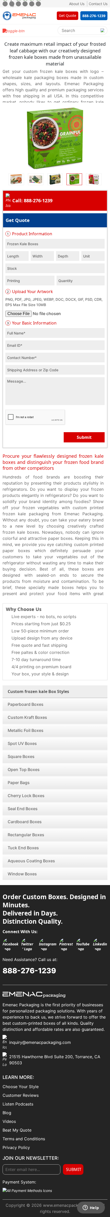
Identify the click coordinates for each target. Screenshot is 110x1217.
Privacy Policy (16, 1147)
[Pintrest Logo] (66, 944)
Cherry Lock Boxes (26, 795)
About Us (76, 4)
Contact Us (98, 4)
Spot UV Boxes (22, 743)
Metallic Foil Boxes (25, 730)
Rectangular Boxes (26, 834)
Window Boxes (22, 873)
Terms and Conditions (24, 1138)
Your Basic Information (32, 323)
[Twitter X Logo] (28, 944)
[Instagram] (18, 3)
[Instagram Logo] (48, 944)
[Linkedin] (38, 3)
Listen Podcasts (18, 1104)
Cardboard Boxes (25, 821)
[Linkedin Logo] (100, 944)
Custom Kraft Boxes (27, 717)
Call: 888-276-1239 (32, 200)
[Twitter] (11, 3)
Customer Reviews (21, 1095)
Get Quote (18, 220)
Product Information (29, 233)
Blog (7, 1112)
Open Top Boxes (24, 769)
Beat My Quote (17, 1130)
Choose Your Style (21, 1086)
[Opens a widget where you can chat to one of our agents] (91, 1208)
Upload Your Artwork (30, 291)
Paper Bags (19, 782)
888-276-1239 (29, 970)
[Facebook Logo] (10, 944)
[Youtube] (31, 3)
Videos (9, 1121)
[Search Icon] (102, 30)
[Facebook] (5, 3)
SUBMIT (73, 1169)
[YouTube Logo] (83, 944)
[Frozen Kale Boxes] (55, 138)
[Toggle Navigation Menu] (14, 30)
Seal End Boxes (23, 808)
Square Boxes (21, 756)
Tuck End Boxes (23, 847)
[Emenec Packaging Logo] (19, 15)
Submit (84, 437)
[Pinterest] (25, 3)
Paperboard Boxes (25, 704)
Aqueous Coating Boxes (31, 860)
